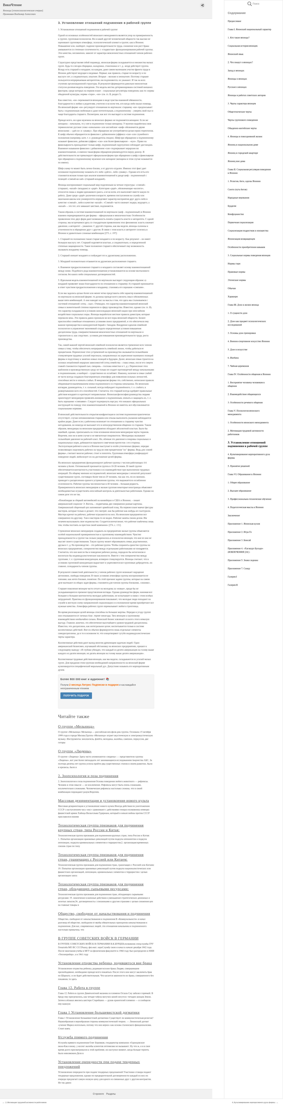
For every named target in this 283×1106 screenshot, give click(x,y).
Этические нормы (237, 279)
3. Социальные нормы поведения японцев (249, 255)
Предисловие (234, 21)
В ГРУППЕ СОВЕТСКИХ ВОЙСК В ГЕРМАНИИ (98, 938)
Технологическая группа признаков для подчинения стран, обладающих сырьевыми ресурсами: (101, 886)
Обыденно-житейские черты (242, 128)
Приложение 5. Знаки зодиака (243, 560)
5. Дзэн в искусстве (237, 349)
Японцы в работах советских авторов (247, 95)
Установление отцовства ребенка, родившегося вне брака (105, 962)
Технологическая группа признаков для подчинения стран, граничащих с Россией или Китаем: (101, 857)
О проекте (98, 1094)
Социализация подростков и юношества (248, 230)
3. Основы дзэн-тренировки (242, 332)
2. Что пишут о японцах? (240, 62)
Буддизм (232, 205)
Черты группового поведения (243, 119)
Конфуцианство (236, 214)
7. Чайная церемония (238, 365)
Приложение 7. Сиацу (239, 568)
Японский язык (235, 53)
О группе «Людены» (75, 751)
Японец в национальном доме (243, 144)
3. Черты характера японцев (242, 103)
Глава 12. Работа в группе (79, 987)
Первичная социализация (240, 222)
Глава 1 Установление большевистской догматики (99, 1012)
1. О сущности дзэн (237, 312)
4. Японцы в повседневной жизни (245, 136)
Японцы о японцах (237, 78)
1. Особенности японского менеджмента (248, 422)
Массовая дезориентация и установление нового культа (103, 800)
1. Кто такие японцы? (238, 37)
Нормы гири (234, 263)
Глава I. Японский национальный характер (249, 29)
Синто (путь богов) (237, 189)
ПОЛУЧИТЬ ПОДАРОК (76, 695)
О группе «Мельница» (76, 726)
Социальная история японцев (243, 45)
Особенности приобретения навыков (246, 247)
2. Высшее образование (239, 490)
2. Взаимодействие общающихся (244, 394)
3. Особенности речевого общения (245, 402)
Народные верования (238, 197)
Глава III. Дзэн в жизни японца (243, 304)
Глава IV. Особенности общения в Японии (249, 374)
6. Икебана (233, 357)
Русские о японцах (237, 86)
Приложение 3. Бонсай (239, 540)
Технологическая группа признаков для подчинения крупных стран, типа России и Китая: (101, 827)
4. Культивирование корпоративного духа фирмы (253, 1102)
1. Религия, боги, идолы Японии (244, 181)
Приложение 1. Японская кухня (244, 523)
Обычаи (232, 288)
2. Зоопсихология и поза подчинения (88, 775)
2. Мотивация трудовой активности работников (25, 1102)
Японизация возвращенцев (241, 238)
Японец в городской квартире (243, 152)
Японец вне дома (236, 161)
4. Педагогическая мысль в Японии (246, 507)
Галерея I (232, 576)
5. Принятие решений (239, 465)
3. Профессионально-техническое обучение (249, 498)
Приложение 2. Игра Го (240, 531)
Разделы (111, 1094)
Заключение (234, 515)
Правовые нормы (236, 271)
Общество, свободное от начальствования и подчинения (104, 913)
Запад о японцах (236, 70)
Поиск (253, 4)
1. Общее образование (239, 482)
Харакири (233, 296)
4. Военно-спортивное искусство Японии (249, 341)
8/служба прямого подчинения (83, 1037)
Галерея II (233, 584)
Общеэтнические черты (240, 111)
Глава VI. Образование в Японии (244, 474)
